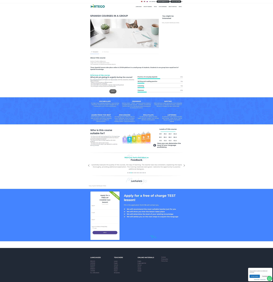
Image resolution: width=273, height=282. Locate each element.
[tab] (94, 52)
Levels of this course (168, 129)
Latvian (116, 261)
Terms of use (164, 261)
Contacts (163, 257)
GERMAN (92, 263)
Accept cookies (254, 276)
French (115, 270)
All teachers (117, 272)
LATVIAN (92, 270)
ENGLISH (92, 261)
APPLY (113, 91)
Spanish (116, 269)
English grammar (142, 263)
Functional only (265, 276)
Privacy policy (164, 259)
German (116, 265)
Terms (98, 226)
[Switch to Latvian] (142, 1)
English (116, 263)
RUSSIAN (92, 265)
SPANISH (92, 269)
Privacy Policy (256, 279)
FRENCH (92, 267)
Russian (116, 267)
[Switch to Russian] (147, 1)
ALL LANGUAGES (94, 272)
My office (152, 1)
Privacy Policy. (104, 226)
